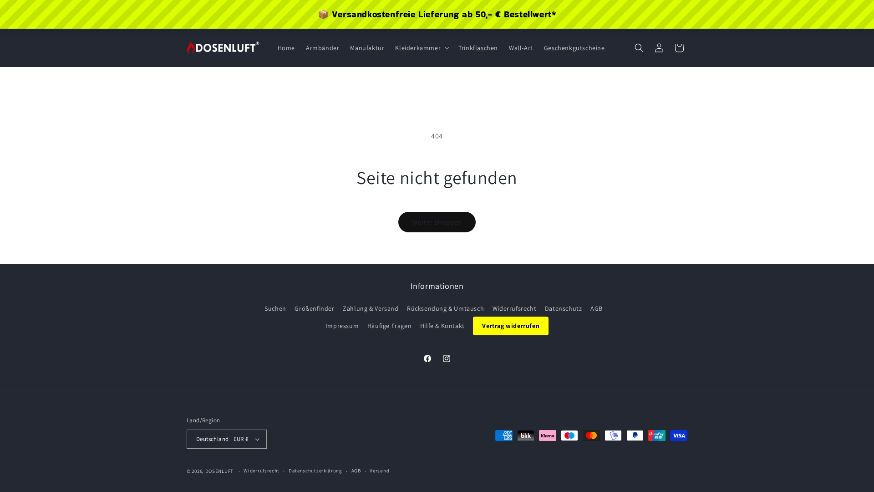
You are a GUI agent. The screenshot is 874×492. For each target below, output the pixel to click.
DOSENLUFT (219, 471)
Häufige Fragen (389, 326)
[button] (421, 47)
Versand (379, 470)
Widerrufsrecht (514, 308)
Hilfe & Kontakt (442, 326)
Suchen (275, 308)
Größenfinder (314, 308)
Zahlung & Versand (370, 308)
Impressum (342, 326)
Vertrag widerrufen (510, 326)
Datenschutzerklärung (315, 470)
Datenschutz (563, 308)
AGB (596, 308)
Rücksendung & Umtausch (445, 308)
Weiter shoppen (437, 222)
